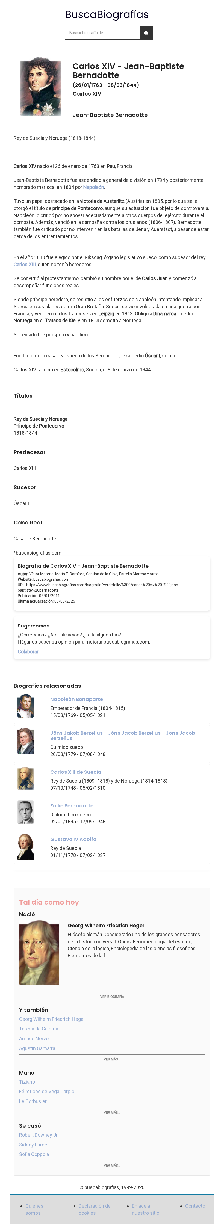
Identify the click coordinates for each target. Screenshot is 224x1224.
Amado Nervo (34, 1038)
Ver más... (112, 1059)
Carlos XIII (25, 264)
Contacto (195, 1206)
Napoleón (93, 187)
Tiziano (27, 1082)
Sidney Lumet (34, 1145)
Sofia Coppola (34, 1154)
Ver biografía (112, 997)
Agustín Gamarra (37, 1048)
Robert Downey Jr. (38, 1135)
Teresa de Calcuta (38, 1029)
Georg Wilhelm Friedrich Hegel (52, 1019)
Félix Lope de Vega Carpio (46, 1091)
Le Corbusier (33, 1101)
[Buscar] (146, 33)
